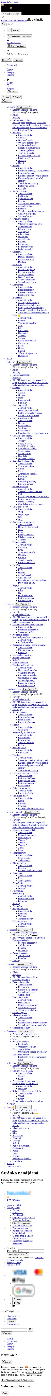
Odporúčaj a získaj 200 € (23, 1217)
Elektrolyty (23, 196)
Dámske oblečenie (26, 257)
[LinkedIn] (13, 1306)
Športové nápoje (25, 198)
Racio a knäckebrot (26, 562)
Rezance (22, 557)
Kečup (21, 570)
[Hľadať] (3, 24)
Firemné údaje (13, 1316)
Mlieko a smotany (26, 501)
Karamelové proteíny (27, 675)
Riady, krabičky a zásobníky (30, 307)
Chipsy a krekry (25, 443)
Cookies (11, 1321)
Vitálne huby (24, 860)
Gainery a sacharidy (27, 214)
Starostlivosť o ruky (27, 1007)
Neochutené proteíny (27, 670)
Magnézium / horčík (27, 835)
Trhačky (22, 1096)
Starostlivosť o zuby (27, 282)
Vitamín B (22, 840)
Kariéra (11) (17, 1212)
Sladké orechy (24, 453)
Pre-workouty (24, 737)
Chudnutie (22, 333)
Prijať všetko (28, 1380)
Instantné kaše (24, 400)
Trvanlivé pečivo (25, 560)
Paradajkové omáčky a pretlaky (32, 580)
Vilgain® (11, 107)
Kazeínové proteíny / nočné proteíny (28, 645)
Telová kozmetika (26, 274)
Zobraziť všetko (25, 135)
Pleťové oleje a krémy (28, 990)
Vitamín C (22, 842)
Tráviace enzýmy (25, 919)
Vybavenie (17, 297)
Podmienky (12, 1318)
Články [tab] (10, 1344)
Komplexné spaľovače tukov (31, 808)
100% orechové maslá (28, 410)
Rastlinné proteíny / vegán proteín (33, 763)
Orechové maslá (25, 140)
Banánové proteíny (26, 683)
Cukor (21, 468)
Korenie (21, 479)
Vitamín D (22, 845)
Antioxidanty (24, 239)
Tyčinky (22, 441)
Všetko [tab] (10, 1339)
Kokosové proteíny (26, 685)
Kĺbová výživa (24, 229)
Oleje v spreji (24, 514)
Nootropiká (23, 236)
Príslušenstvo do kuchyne (29, 305)
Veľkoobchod (18, 1233)
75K (18, 1303)
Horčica (21, 572)
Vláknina (22, 916)
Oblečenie (17, 252)
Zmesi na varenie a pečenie (30, 491)
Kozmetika (17, 264)
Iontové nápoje (24, 719)
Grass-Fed (41, 122)
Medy (20, 471)
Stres (20, 325)
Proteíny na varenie (26, 186)
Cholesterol (23, 343)
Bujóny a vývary (25, 484)
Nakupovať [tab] (12, 1341)
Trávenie (22, 335)
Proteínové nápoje (26, 173)
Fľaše (20, 1078)
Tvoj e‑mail (12, 1251)
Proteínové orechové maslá (30, 413)
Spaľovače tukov (25, 216)
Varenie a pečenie (26, 150)
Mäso (20, 529)
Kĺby (20, 328)
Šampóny (22, 1020)
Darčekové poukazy (22, 1223)
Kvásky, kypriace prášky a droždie (33, 496)
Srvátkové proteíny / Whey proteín (33, 760)
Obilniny (22, 555)
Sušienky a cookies (26, 446)
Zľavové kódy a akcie (22, 1225)
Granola (21, 395)
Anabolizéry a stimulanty (29, 203)
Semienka (22, 428)
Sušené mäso (24, 451)
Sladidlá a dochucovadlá (29, 148)
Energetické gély (25, 793)
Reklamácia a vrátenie (22, 1231)
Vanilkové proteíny (26, 673)
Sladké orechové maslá (28, 415)
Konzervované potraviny (29, 155)
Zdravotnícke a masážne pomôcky (33, 312)
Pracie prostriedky (26, 290)
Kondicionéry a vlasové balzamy (32, 1022)
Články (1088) (13, 1207)
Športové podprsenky (27, 943)
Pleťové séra (23, 987)
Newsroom (17, 1243)
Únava (21, 348)
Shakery (22, 1076)
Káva (20, 590)
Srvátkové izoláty (26, 632)
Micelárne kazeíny (26, 650)
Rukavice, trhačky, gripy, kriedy (32, 310)
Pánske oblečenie (26, 259)
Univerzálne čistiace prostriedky (32, 1052)
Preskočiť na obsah (9, 2)
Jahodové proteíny (26, 680)
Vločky (21, 392)
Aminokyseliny (25, 206)
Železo (21, 850)
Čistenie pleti (24, 995)
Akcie (9, 358)
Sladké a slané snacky (28, 145)
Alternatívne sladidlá (27, 474)
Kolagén (22, 188)
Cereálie (22, 137)
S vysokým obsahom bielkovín (33, 619)
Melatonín (22, 926)
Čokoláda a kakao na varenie (31, 504)
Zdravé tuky (23, 234)
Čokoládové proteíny (27, 678)
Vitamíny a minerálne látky (30, 224)
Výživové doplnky (20, 219)
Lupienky (22, 403)
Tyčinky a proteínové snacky (31, 211)
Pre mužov (23, 244)
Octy (20, 519)
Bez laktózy (33, 125)
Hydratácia (23, 356)
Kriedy (21, 1099)
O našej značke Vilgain (22, 1236)
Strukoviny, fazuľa (26, 552)
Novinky (16, 117)
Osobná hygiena (25, 277)
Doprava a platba (20, 1228)
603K (18, 1299)
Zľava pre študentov (21, 1220)
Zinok (21, 848)
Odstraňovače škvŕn (27, 1047)
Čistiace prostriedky (27, 292)
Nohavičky (23, 950)
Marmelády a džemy (27, 481)
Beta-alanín (23, 752)
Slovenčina (12, 91)
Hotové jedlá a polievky (29, 527)
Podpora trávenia (25, 247)
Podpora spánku (25, 249)
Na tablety (22, 1088)
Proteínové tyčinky (26, 778)
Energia (21, 351)
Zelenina (22, 539)
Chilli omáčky (24, 578)
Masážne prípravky (26, 269)
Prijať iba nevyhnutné (11, 1380)
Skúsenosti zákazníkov (22, 1241)
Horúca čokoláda (25, 595)
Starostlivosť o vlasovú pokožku (32, 1025)
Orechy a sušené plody (28, 143)
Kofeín (21, 745)
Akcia (15, 115)
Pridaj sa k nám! (14, 1166)
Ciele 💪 (16, 315)
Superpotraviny (25, 226)
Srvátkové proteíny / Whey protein (33, 170)
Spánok (21, 338)
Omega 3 (22, 888)
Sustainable (31, 122)
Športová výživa (19, 191)
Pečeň (21, 346)
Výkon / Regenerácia (27, 353)
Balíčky (10, 1163)
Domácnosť (17, 285)
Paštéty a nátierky (26, 534)
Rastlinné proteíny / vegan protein (33, 176)
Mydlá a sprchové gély (28, 1005)
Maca (20, 878)
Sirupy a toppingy (26, 466)
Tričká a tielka (24, 945)
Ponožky (22, 948)
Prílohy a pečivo (25, 158)
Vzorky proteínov (20, 662)
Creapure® (23, 730)
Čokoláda (22, 456)
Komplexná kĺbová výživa (30, 870)
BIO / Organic (18, 122)
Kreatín (21, 201)
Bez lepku (23, 125)
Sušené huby (24, 430)
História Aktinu (19, 1238)
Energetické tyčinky (27, 780)
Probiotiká (22, 913)
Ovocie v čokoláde (26, 458)
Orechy (21, 423)
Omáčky (22, 160)
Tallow (30, 130)
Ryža (20, 550)
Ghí (20, 517)
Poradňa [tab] (10, 1349)
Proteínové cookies (26, 783)
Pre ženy (22, 241)
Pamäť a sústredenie (27, 340)
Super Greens (24, 858)
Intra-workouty (25, 740)
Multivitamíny (24, 837)
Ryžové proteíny (25, 642)
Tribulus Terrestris (26, 742)
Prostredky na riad (26, 295)
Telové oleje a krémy (27, 1010)
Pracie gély (23, 1044)
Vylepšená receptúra (21, 120)
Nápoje (21, 163)
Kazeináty (22, 652)
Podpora (16, 1210)
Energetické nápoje (26, 722)
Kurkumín (22, 901)
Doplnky (22, 262)
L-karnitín (22, 803)
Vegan (15, 125)
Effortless (22, 130)
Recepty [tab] (10, 1346)
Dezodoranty (24, 1002)
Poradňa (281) (18, 1215)
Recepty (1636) (14, 1205)
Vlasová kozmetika (26, 279)
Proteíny (16, 165)
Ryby (20, 532)
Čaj (19, 593)
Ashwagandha (24, 880)
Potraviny (16, 132)
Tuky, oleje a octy (26, 153)
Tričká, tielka (24, 955)
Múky (21, 494)
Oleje (20, 512)
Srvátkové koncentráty (28, 629)
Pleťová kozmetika (26, 272)
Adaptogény (23, 231)
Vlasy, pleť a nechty (27, 323)
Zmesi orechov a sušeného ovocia (33, 433)
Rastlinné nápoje (25, 600)
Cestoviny (22, 547)
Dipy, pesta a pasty (26, 583)
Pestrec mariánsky (26, 898)
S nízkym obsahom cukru (32, 385)
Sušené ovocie (24, 425)
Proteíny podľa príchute (23, 665)
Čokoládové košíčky (27, 448)
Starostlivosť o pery (27, 992)
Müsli (20, 398)
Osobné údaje (13, 1324)
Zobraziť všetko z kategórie (24, 110)
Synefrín (22, 806)
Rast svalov (23, 330)
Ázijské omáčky (25, 575)
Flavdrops (22, 476)
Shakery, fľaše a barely (28, 302)
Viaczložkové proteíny (28, 183)
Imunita (21, 320)
